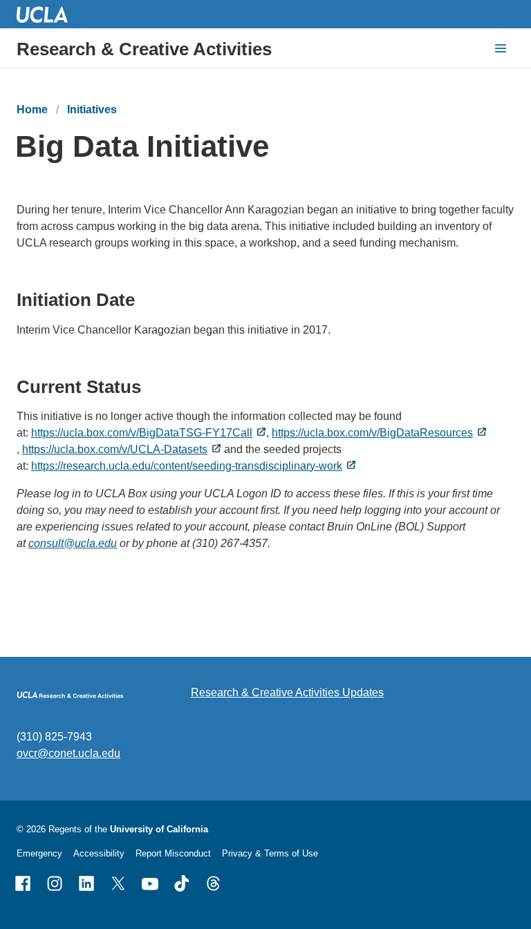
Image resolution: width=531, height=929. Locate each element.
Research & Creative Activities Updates (287, 692)
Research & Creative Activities (144, 49)
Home (32, 109)
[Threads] (214, 883)
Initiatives (92, 109)
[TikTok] (182, 883)
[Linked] (86, 883)
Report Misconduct (173, 853)
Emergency (39, 853)
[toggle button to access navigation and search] (500, 48)
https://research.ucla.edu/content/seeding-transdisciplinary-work (186, 466)
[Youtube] (150, 883)
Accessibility (98, 853)
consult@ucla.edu (72, 543)
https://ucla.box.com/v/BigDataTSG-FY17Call (141, 433)
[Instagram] (55, 883)
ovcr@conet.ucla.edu (68, 753)
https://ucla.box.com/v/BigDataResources (372, 433)
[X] (118, 883)
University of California (159, 829)
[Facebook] (23, 883)
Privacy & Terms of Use (270, 853)
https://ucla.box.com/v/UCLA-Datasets (114, 449)
